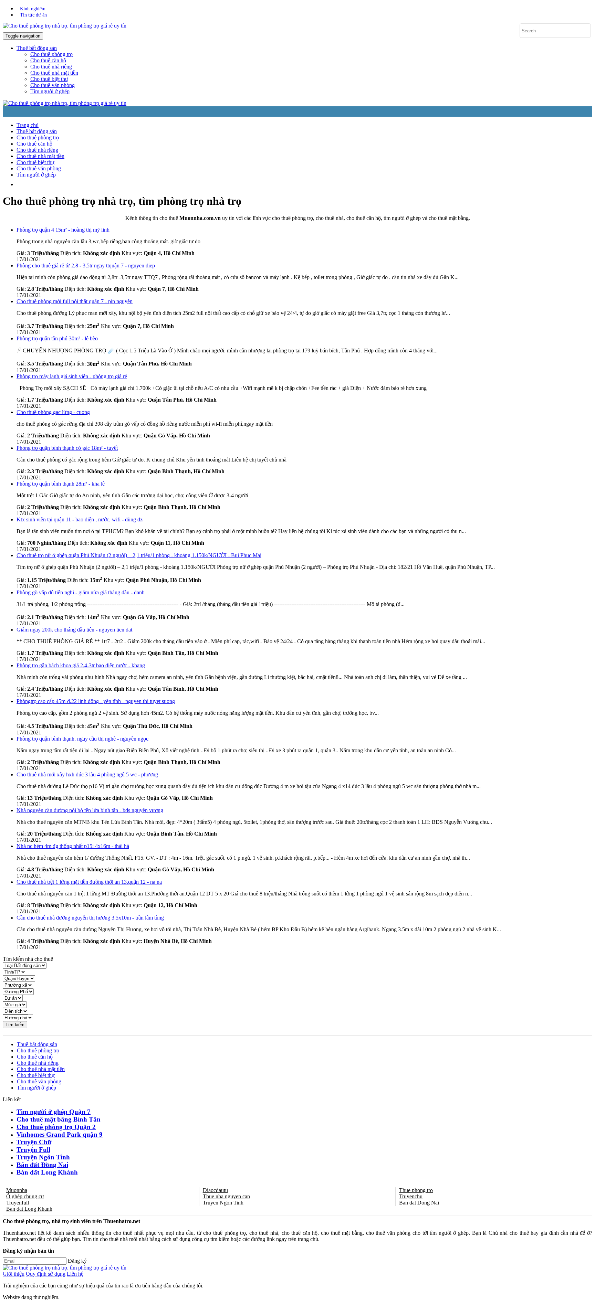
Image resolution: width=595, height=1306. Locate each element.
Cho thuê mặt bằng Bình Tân (59, 1119)
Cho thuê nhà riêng (51, 67)
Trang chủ (28, 125)
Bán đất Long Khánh (47, 1172)
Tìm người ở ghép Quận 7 (54, 1111)
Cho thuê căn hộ (48, 60)
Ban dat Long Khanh (29, 1209)
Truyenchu (410, 1196)
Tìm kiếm (15, 1024)
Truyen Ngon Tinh (223, 1203)
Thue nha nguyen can (226, 1196)
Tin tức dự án (33, 15)
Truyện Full (33, 1149)
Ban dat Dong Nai (419, 1203)
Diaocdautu (215, 1190)
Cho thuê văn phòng (52, 85)
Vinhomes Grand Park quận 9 (60, 1134)
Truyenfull (17, 1203)
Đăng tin (198, 184)
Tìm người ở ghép (50, 91)
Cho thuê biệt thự (49, 79)
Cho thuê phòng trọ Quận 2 (56, 1126)
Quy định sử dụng (45, 1274)
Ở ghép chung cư (25, 1196)
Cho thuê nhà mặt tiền (54, 73)
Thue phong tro (416, 1190)
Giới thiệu (13, 1274)
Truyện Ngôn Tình (43, 1157)
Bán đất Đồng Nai (42, 1164)
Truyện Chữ (34, 1142)
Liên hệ (75, 1274)
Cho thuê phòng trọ (51, 54)
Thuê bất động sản (37, 131)
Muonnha (16, 1190)
